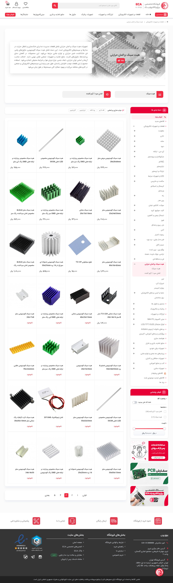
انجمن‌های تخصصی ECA (72, 546)
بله (25, 557)
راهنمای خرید (119, 546)
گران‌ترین (73, 110)
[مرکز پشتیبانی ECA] (149, 451)
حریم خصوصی (118, 555)
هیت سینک (156, 417)
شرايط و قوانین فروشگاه (114, 542)
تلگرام (33, 557)
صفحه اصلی (77, 542)
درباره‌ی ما (120, 551)
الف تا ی (101, 110)
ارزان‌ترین (83, 110)
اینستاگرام (40, 557)
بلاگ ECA (78, 551)
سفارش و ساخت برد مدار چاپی (70, 555)
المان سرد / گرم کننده (154, 411)
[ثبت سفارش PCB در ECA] (149, 473)
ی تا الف (92, 110)
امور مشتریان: (153, 543)
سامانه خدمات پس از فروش (71, 559)
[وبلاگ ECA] (149, 496)
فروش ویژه (10, 14)
